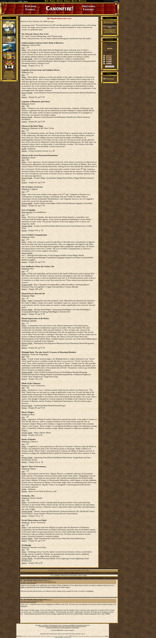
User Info (23, 583)
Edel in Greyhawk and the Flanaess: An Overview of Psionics (110, 31)
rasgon (24, 582)
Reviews (74, 1)
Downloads (82, 1)
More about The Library (110, 21)
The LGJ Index (9, 74)
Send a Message (31, 583)
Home (47, 1)
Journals (67, 1)
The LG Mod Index (9, 76)
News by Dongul (108, 22)
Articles (59, 1)
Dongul (52, 21)
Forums (52, 1)
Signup (26, 1)
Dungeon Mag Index (9, 75)
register (85, 575)
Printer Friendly (109, 79)
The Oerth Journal (9, 72)
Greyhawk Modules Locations (9, 78)
